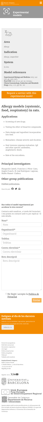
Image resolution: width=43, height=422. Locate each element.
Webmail (4, 355)
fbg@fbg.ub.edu (6, 368)
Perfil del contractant (8, 345)
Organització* (8, 229)
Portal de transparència (8, 343)
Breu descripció (9, 257)
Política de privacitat (8, 351)
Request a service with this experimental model (21, 94)
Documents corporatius (8, 347)
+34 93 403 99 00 (7, 366)
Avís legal (4, 349)
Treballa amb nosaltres (8, 357)
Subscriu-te (8, 327)
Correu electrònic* (11, 248)
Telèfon (5, 238)
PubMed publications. (11, 184)
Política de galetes (7, 353)
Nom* (5, 220)
